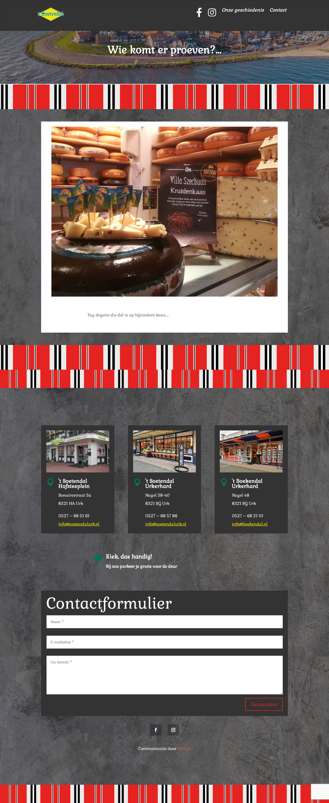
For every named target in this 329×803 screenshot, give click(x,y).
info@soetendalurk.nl (78, 524)
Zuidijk (184, 748)
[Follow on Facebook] (155, 730)
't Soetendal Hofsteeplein (74, 483)
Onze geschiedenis (243, 10)
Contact (278, 10)
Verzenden (264, 704)
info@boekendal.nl (250, 524)
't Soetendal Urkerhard (159, 483)
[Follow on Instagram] (173, 730)
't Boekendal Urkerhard (247, 483)
